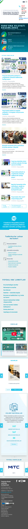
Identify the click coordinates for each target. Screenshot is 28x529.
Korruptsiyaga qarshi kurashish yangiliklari (16, 206)
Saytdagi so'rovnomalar (10, 312)
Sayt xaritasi (10, 490)
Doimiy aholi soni (8, 309)
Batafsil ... (4, 89)
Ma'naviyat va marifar (9, 287)
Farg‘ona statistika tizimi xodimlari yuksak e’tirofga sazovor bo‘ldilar (19, 163)
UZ (23, 1)
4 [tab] (16, 457)
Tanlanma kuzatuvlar (13, 265)
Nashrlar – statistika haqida (11, 292)
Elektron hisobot (12, 252)
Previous (1, 374)
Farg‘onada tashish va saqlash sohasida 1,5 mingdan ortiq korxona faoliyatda (13, 112)
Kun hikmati (6, 290)
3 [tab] (15, 457)
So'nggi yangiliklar (11, 81)
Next (26, 374)
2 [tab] (13, 457)
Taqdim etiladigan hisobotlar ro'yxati (15, 255)
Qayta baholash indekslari (14, 263)
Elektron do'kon (17, 389)
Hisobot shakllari (12, 266)
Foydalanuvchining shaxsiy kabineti (14, 246)
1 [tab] (12, 457)
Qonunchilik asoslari (13, 261)
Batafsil (8, 389)
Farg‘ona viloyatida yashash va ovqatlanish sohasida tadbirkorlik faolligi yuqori (12, 77)
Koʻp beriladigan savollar (10, 285)
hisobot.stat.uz (23, 18)
